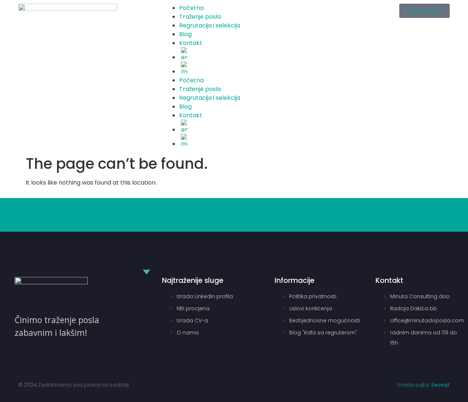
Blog (185, 34)
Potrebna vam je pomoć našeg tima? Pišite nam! (234, 214)
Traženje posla (200, 16)
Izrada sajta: (423, 384)
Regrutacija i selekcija (209, 25)
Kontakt (190, 43)
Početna (191, 8)
